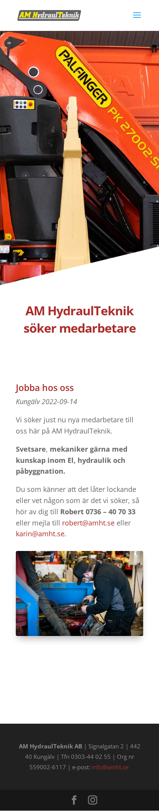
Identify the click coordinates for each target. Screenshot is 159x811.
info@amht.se (110, 767)
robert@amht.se (88, 522)
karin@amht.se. (41, 533)
